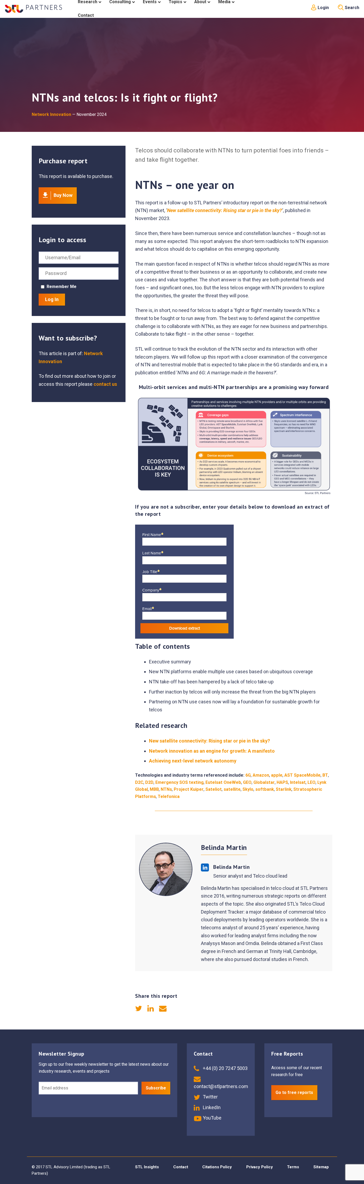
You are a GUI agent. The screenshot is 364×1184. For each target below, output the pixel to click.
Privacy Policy (259, 1167)
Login (323, 7)
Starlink (284, 789)
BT (325, 775)
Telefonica (169, 796)
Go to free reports (294, 1092)
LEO (312, 782)
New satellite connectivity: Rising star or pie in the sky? (224, 210)
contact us (105, 384)
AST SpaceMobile (302, 775)
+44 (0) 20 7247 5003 (225, 1068)
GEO (247, 782)
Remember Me (61, 286)
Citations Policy (217, 1167)
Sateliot (213, 789)
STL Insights (147, 1167)
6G (248, 775)
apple (276, 775)
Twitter (210, 1097)
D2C (139, 782)
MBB (154, 789)
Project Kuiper (189, 789)
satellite (232, 789)
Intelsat (298, 782)
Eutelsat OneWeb (223, 782)
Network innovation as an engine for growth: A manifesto (212, 751)
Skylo (247, 789)
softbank (264, 789)
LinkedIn (211, 1107)
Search (351, 7)
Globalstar (264, 782)
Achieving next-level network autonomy (192, 761)
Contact (180, 1167)
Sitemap (321, 1167)
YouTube (211, 1118)
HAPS (282, 782)
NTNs (166, 789)
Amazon (261, 775)
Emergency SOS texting (179, 782)
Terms (293, 1167)
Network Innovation (51, 114)
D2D (149, 782)
